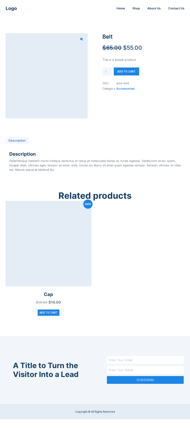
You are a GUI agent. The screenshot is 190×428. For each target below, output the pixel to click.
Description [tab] (17, 140)
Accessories (125, 88)
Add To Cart (126, 71)
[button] (82, 39)
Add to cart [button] (49, 312)
